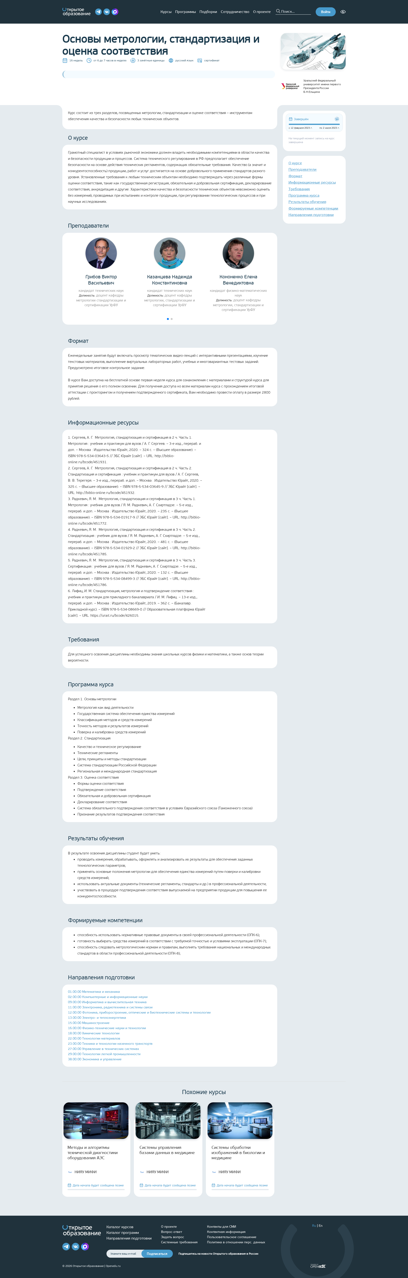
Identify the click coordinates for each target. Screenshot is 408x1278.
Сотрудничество (235, 11)
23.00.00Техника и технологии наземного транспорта (110, 1044)
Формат (295, 176)
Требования (299, 189)
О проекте (262, 11)
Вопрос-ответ (171, 1232)
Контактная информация (226, 1232)
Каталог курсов (119, 1227)
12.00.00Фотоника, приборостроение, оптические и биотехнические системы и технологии (139, 1013)
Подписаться (157, 1254)
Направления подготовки (311, 214)
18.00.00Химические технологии (93, 1033)
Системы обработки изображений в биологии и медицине (238, 1152)
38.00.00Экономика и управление (95, 1059)
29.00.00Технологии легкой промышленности (104, 1054)
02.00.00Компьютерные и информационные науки (108, 997)
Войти (325, 12)
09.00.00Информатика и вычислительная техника (107, 1002)
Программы (185, 11)
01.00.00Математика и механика (94, 992)
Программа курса (304, 195)
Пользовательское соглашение (231, 1237)
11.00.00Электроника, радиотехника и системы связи (110, 1007)
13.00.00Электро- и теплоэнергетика (97, 1018)
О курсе (295, 163)
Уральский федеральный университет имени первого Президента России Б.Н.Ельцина (322, 86)
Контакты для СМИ (221, 1227)
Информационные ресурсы (312, 182)
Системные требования (179, 1242)
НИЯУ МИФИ (86, 1172)
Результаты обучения (307, 202)
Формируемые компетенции (313, 208)
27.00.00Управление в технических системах (103, 1049)
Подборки (208, 11)
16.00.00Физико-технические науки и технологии (107, 1028)
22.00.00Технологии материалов (94, 1038)
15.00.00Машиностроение (89, 1023)
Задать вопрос (172, 1237)
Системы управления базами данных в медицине (167, 1150)
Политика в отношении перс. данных (236, 1242)
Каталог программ (122, 1232)
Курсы (166, 11)
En (321, 1226)
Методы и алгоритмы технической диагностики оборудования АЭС (93, 1152)
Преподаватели (302, 169)
